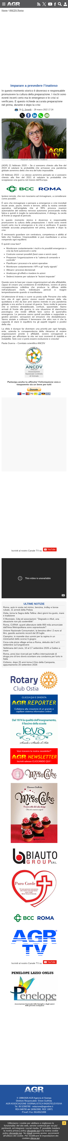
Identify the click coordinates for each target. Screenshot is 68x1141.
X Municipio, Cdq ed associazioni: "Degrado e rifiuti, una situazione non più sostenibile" (31, 620)
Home (5, 10)
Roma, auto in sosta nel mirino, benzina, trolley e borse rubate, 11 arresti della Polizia (30, 608)
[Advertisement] (34, 47)
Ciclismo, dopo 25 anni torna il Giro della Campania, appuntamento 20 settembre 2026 (29, 663)
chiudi (29, 1133)
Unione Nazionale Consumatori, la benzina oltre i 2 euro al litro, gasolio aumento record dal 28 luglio (32, 631)
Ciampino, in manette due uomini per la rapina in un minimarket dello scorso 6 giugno (29, 637)
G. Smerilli (26, 109)
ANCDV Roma (16, 10)
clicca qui (35, 1138)
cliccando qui (33, 1130)
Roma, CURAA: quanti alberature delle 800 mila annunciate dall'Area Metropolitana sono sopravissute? (33, 625)
